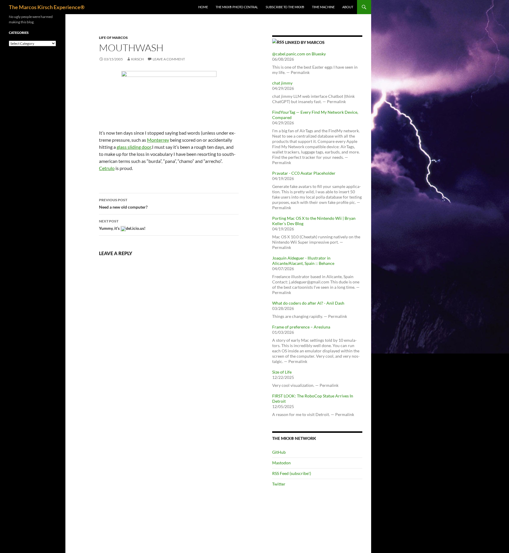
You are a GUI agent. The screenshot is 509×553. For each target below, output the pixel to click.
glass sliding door (134, 147)
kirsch (137, 59)
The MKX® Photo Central (237, 7)
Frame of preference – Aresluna (301, 326)
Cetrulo (107, 168)
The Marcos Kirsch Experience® (47, 7)
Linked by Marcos (305, 42)
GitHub (279, 452)
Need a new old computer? (123, 203)
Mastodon (281, 462)
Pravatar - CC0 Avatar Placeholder (304, 173)
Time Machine (323, 7)
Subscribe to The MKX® (285, 7)
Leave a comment (169, 59)
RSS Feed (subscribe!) (291, 473)
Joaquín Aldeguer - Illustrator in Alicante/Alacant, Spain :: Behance (303, 260)
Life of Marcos (113, 37)
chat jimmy (282, 82)
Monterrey (158, 140)
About (347, 7)
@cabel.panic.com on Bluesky (299, 53)
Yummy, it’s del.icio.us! (122, 225)
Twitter (278, 483)
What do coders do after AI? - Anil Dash (308, 303)
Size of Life (282, 371)
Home (203, 7)
